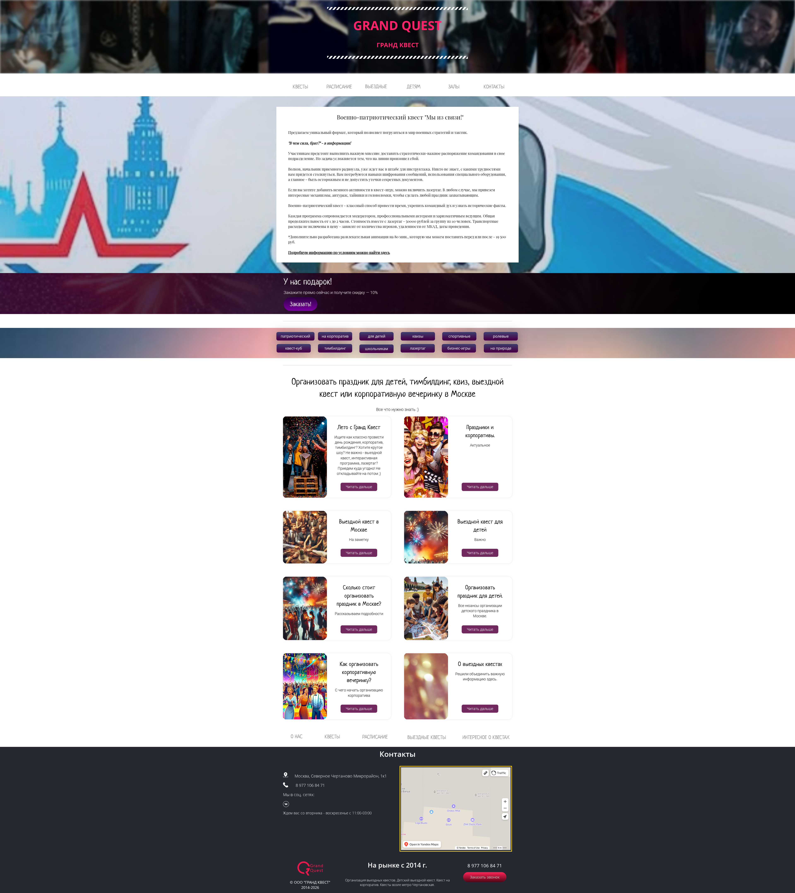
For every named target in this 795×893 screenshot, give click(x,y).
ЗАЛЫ (453, 86)
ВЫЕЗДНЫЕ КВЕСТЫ (426, 737)
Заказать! (300, 304)
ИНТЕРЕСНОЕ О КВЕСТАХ (486, 737)
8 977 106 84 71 (310, 785)
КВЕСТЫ (300, 86)
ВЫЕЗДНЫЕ (376, 86)
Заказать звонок (485, 877)
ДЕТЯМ (413, 86)
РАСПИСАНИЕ (339, 86)
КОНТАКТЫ (494, 86)
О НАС (296, 736)
